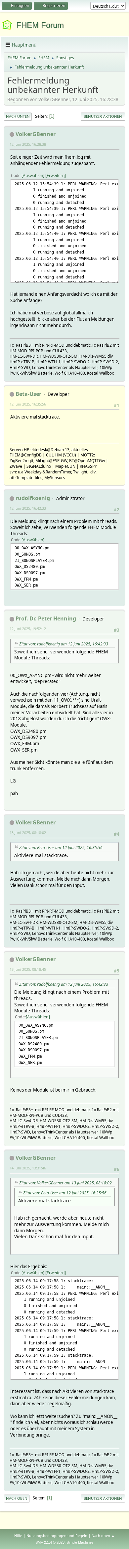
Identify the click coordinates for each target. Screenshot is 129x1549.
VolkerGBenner (36, 134)
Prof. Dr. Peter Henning (46, 618)
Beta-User (28, 394)
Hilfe (18, 1535)
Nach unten (18, 116)
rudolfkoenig (33, 498)
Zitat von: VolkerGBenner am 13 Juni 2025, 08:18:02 (65, 1183)
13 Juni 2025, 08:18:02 (28, 832)
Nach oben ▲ (103, 1535)
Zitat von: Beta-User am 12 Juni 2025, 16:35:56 (61, 847)
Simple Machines (80, 1542)
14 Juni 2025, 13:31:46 (28, 1167)
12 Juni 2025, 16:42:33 (28, 508)
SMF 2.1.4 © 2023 (49, 1542)
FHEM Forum (40, 25)
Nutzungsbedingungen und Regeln (56, 1535)
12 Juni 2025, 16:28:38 (28, 144)
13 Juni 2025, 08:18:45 (28, 969)
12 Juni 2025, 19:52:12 (28, 628)
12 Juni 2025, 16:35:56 (28, 404)
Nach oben (16, 1498)
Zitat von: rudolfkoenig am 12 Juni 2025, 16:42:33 (63, 644)
